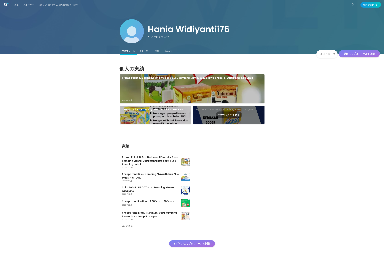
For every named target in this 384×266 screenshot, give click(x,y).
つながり (168, 51)
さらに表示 (127, 226)
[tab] (128, 51)
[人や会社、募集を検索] (353, 5)
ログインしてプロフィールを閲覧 (192, 243)
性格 (157, 51)
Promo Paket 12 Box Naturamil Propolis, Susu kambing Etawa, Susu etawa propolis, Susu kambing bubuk (187, 78)
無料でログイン (370, 4)
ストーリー (145, 51)
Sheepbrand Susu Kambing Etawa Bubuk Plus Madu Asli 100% (153, 109)
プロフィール (128, 51)
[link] (192, 88)
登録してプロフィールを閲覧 (359, 53)
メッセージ (329, 54)
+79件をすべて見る (229, 114)
